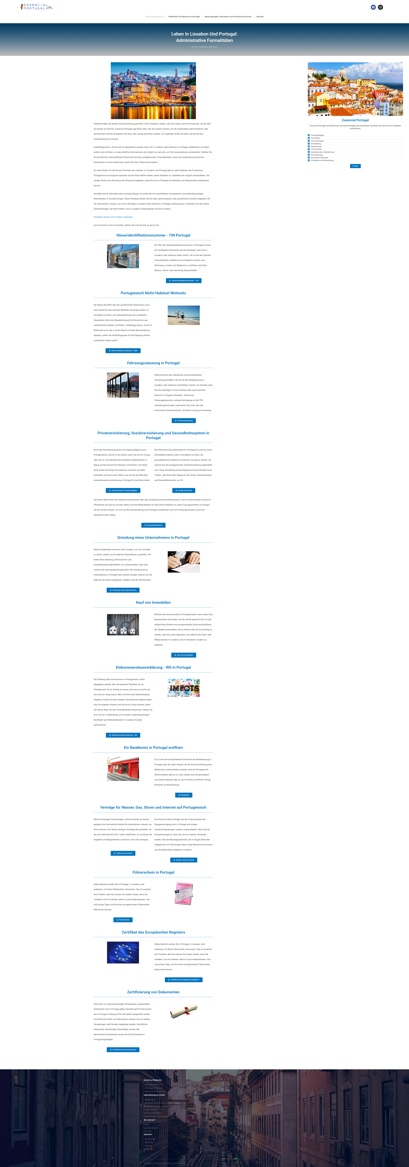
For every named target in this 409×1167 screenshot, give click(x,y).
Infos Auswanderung (154, 17)
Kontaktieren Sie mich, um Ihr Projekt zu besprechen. (113, 217)
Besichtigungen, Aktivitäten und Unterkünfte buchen (228, 17)
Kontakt (260, 17)
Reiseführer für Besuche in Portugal (184, 17)
